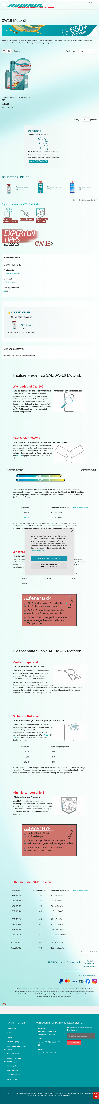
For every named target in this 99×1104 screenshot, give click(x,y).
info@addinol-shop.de (47, 1052)
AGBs (9, 1033)
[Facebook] (87, 983)
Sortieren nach (71, 51)
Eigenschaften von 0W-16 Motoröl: (21, 204)
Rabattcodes (12, 1079)
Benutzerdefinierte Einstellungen (49, 566)
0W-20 (19, 456)
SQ (6, 291)
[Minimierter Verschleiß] (43, 222)
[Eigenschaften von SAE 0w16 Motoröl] (49, 840)
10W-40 (16, 737)
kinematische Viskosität (80, 507)
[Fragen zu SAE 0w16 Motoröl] (49, 610)
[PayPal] (61, 983)
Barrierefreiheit (13, 1054)
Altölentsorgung (13, 1042)
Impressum (11, 1028)
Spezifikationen (13, 1070)
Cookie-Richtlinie (37, 550)
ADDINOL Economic (12, 273)
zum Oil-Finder (37, 161)
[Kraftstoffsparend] (27, 222)
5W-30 (46, 735)
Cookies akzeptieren (49, 558)
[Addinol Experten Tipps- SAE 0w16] (27, 247)
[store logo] (30, 5)
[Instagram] (94, 983)
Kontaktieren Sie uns (15, 1075)
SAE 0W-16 (9, 282)
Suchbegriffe (12, 1066)
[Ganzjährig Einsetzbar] (10, 222)
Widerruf (10, 1037)
